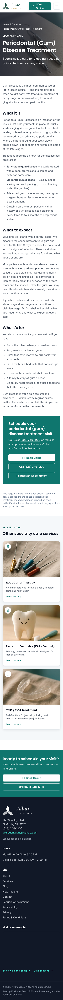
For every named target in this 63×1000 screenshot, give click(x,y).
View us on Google (15, 970)
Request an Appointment (31, 475)
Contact (7, 896)
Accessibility (10, 907)
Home (6, 24)
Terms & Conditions (14, 917)
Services (16, 24)
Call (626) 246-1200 (31, 466)
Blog (5, 886)
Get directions (43, 970)
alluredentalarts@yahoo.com (20, 832)
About (6, 876)
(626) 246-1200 (30, 439)
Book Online (43, 6)
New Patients (10, 891)
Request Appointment (16, 902)
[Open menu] (56, 6)
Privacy (7, 912)
